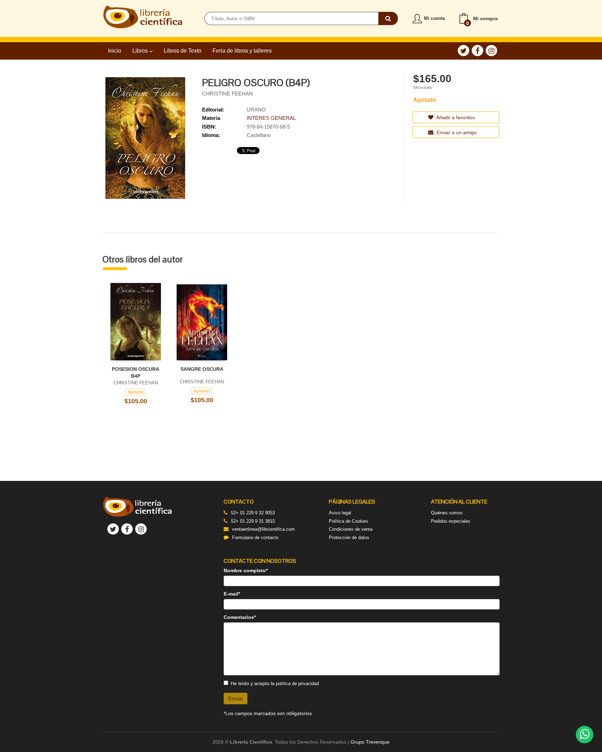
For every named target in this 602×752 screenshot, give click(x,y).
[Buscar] (388, 18)
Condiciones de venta (350, 529)
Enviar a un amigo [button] (456, 132)
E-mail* (232, 593)
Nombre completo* (246, 570)
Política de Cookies (348, 521)
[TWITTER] (463, 50)
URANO (256, 110)
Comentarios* (240, 617)
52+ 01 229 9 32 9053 (253, 512)
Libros (140, 51)
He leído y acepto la (275, 683)
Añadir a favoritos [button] (455, 117)
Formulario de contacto (255, 537)
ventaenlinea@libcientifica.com (263, 529)
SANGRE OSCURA (201, 369)
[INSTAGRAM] (491, 50)
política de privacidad (297, 683)
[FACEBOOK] (477, 50)
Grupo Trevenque (369, 742)
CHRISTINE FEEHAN (227, 94)
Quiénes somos (447, 512)
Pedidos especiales (450, 521)
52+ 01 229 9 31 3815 (253, 521)
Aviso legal (340, 512)
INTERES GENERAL (271, 118)
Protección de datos (349, 537)
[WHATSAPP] (584, 734)
